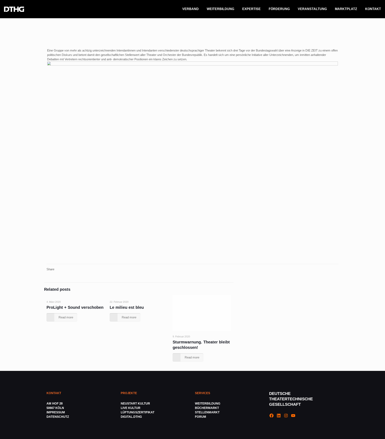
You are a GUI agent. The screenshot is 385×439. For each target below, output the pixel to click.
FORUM (200, 416)
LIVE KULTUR (130, 408)
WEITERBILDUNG (207, 403)
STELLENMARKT (207, 412)
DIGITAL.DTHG (131, 416)
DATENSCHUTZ (58, 416)
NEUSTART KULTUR (135, 403)
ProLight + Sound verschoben (75, 307)
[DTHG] (14, 9)
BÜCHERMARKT (207, 408)
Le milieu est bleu (127, 307)
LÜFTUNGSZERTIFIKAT (137, 412)
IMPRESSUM (56, 412)
